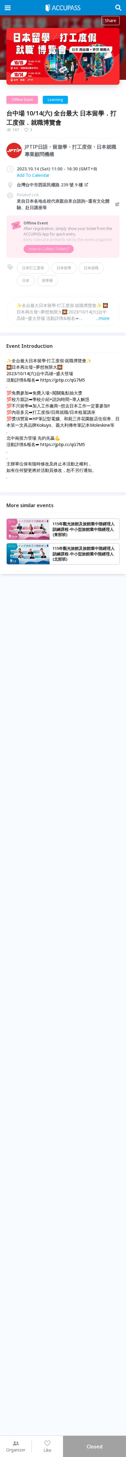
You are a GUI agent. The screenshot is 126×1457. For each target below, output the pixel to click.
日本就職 (91, 267)
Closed (94, 1446)
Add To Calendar (33, 175)
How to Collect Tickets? (48, 248)
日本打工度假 (33, 267)
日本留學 (64, 267)
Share (110, 20)
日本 (25, 280)
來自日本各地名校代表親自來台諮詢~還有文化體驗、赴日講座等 (63, 204)
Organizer (15, 1450)
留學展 (47, 280)
